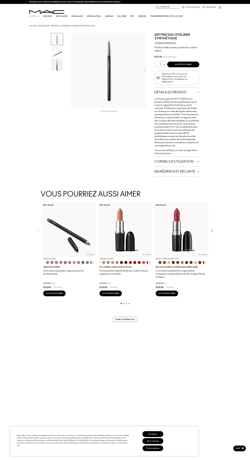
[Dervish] (69, 262)
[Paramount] (121, 262)
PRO (132, 16)
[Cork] (83, 262)
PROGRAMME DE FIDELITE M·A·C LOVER (167, 16)
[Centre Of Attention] (134, 262)
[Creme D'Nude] (103, 262)
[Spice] (61, 262)
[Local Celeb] (191, 262)
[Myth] (112, 262)
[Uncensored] (186, 262)
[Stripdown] (52, 262)
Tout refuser (153, 441)
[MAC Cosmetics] (46, 12)
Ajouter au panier (183, 64)
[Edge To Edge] (74, 262)
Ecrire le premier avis (125, 319)
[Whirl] (65, 262)
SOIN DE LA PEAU (94, 16)
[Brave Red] (130, 262)
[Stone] (87, 262)
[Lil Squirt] (169, 262)
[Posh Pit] (164, 262)
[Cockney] (200, 262)
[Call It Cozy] (108, 262)
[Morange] (143, 262)
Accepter (153, 434)
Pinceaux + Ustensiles (61, 26)
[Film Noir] (126, 262)
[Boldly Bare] (56, 262)
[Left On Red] (139, 262)
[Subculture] (47, 262)
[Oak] (78, 262)
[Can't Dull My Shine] (177, 262)
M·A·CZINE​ (122, 16)
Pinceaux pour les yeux (84, 26)
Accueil (33, 26)
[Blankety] (117, 262)
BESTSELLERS (61, 16)
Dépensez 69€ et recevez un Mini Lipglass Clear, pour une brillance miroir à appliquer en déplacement (75, 2)
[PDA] (173, 262)
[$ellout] (182, 262)
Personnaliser (153, 448)
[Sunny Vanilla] (195, 262)
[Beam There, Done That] (160, 262)
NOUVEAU (47, 16)
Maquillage (43, 26)
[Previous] (45, 262)
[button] (239, 448)
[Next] (93, 262)
